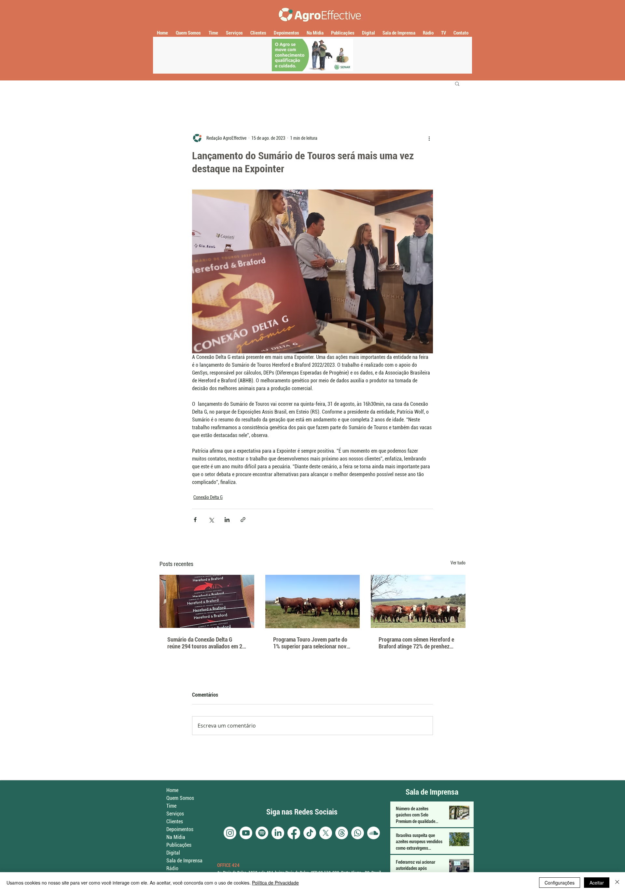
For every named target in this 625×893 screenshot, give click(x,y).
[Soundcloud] (373, 833)
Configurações (560, 882)
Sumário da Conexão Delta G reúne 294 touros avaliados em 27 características (206, 643)
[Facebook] (293, 833)
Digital (173, 853)
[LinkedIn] (277, 833)
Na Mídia (175, 837)
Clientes (174, 821)
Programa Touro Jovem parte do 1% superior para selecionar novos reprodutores (312, 643)
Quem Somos (180, 798)
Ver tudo (458, 562)
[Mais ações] (429, 138)
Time (171, 806)
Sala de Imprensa (184, 861)
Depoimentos (179, 829)
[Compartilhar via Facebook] (195, 520)
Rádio (172, 868)
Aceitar (597, 882)
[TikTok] (309, 833)
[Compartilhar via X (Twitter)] (211, 520)
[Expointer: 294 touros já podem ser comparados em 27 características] (207, 601)
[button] (457, 83)
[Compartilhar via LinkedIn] (227, 520)
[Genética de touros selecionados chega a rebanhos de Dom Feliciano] (418, 601)
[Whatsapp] (357, 833)
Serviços (175, 814)
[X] (325, 833)
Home (172, 790)
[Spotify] (262, 833)
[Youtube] (246, 833)
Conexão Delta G (208, 497)
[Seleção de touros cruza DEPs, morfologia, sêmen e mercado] (312, 601)
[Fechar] (617, 882)
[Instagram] (230, 833)
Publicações (178, 845)
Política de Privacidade (275, 882)
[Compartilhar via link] (243, 520)
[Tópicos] (341, 833)
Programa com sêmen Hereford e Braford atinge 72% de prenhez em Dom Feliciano (416, 643)
